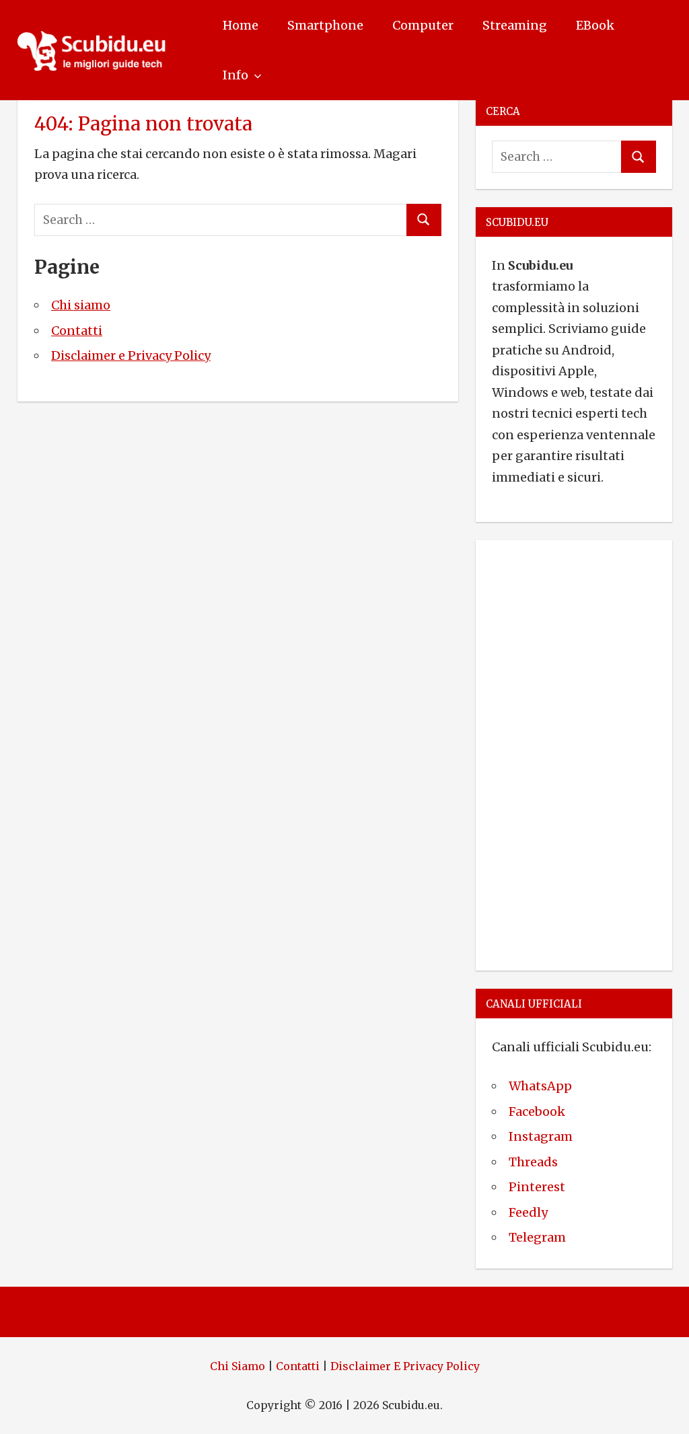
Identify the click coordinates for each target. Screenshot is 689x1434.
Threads (533, 1162)
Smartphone (325, 25)
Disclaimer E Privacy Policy (405, 1366)
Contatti (76, 330)
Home (240, 25)
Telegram (537, 1237)
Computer (423, 25)
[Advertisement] (574, 752)
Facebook (537, 1111)
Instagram (541, 1136)
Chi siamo (80, 305)
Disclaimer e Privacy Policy (131, 355)
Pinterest (537, 1187)
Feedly (528, 1212)
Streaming (514, 25)
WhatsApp (540, 1086)
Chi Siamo (237, 1366)
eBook (595, 25)
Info (235, 75)
